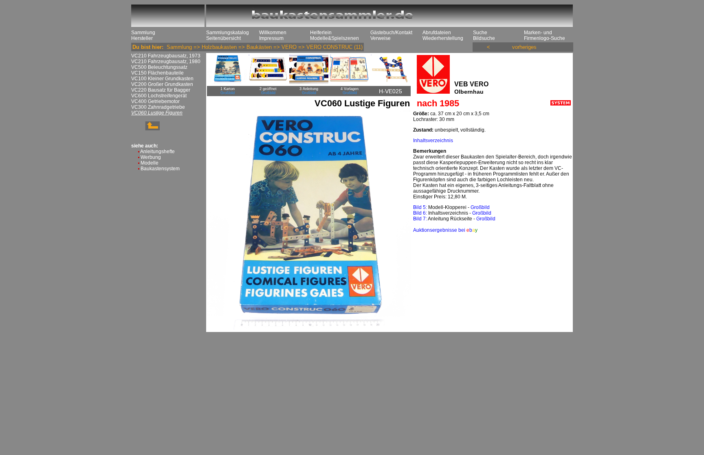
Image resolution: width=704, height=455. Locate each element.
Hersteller (142, 38)
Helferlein (321, 32)
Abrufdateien (436, 32)
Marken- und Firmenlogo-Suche (544, 35)
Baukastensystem (160, 168)
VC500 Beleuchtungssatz (159, 67)
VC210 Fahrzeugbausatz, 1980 (165, 61)
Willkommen (272, 32)
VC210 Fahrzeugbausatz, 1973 (165, 56)
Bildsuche (484, 38)
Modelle (149, 163)
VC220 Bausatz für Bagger (160, 90)
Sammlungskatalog (227, 32)
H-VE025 (390, 91)
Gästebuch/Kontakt (391, 32)
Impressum (271, 38)
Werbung (151, 157)
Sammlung (143, 32)
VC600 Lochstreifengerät (159, 96)
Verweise (380, 38)
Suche (480, 32)
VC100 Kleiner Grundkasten (162, 78)
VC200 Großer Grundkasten (162, 84)
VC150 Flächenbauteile (157, 73)
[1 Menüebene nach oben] (145, 129)
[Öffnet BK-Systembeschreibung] (560, 104)
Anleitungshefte (157, 151)
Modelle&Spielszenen (334, 38)
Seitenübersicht (223, 38)
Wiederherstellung (442, 38)
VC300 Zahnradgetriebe (158, 107)
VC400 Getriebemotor (155, 101)
